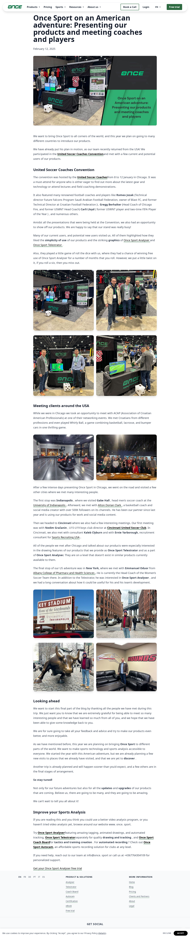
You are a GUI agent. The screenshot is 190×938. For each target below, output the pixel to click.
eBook (69, 905)
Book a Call (129, 7)
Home (132, 882)
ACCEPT (180, 933)
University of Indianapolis (49, 505)
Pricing (48, 7)
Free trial (174, 7)
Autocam (70, 896)
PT (34, 876)
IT (39, 876)
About (132, 901)
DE (29, 876)
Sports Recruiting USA (66, 537)
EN (19, 876)
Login (146, 7)
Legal (131, 905)
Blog (131, 886)
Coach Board (72, 891)
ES (43, 876)
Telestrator (71, 886)
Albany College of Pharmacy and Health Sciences (64, 573)
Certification (72, 901)
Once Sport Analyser (137, 240)
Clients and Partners (139, 896)
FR (25, 876)
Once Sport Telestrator (47, 245)
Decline (167, 933)
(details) (102, 933)
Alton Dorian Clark (110, 505)
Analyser (70, 882)
